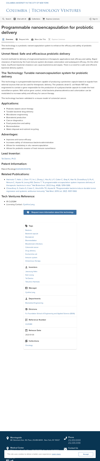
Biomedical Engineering (34, 303)
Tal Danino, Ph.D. (8, 158)
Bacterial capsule (31, 233)
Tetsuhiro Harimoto (32, 281)
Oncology (29, 345)
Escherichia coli (31, 254)
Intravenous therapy (32, 261)
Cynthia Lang (29, 204)
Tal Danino (29, 278)
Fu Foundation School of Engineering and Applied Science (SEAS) (50, 313)
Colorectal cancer (32, 247)
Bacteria (28, 230)
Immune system (31, 257)
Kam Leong (29, 275)
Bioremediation (31, 240)
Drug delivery (30, 250)
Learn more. (56, 454)
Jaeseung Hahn (31, 271)
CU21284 (28, 324)
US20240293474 (22, 169)
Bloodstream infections (34, 244)
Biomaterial (29, 237)
